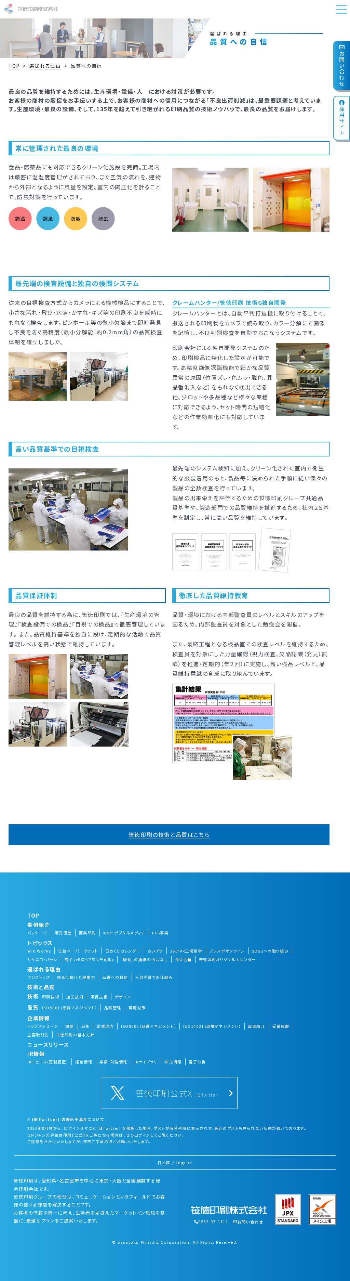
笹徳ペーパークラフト (78, 951)
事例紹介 (38, 924)
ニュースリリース (48, 1044)
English (184, 1162)
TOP (14, 65)
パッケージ (37, 932)
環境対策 (137, 1007)
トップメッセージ (42, 1026)
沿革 (85, 1026)
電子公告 (197, 1061)
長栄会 (181, 959)
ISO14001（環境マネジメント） (212, 1026)
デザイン (123, 996)
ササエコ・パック (42, 959)
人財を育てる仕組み (154, 977)
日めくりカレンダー (122, 951)
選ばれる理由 (45, 65)
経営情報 (83, 1061)
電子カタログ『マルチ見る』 (89, 959)
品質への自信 (115, 977)
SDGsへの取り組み (270, 951)
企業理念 (105, 1026)
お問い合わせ (342, 69)
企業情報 (38, 1018)
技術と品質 (41, 987)
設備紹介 (256, 1026)
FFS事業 (160, 932)
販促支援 (99, 996)
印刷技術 (50, 996)
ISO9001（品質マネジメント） (69, 1007)
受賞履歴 (280, 1026)
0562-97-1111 (213, 1221)
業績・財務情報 (113, 1061)
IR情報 (36, 1053)
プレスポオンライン (227, 951)
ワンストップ (38, 977)
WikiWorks (39, 951)
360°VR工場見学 (186, 951)
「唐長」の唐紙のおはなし (144, 959)
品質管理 (112, 1007)
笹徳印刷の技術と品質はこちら (169, 834)
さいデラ (155, 951)
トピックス (40, 942)
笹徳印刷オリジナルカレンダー (227, 959)
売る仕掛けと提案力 (76, 977)
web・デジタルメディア (124, 932)
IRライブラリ (146, 1061)
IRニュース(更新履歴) (47, 1061)
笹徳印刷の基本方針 (75, 1034)
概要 (69, 1026)
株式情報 (172, 1061)
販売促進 (63, 932)
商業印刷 (87, 932)
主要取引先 (38, 1034)
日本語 (164, 1162)
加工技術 (74, 996)
